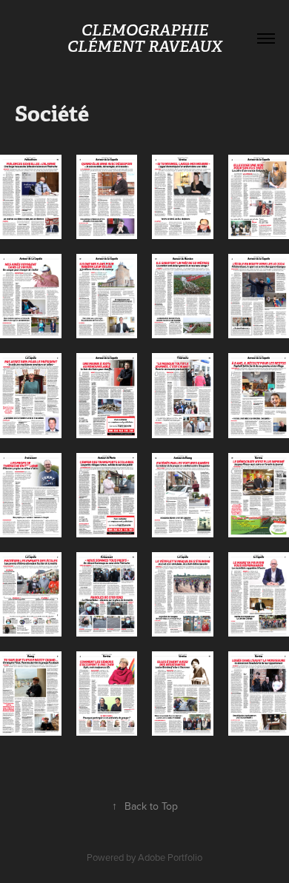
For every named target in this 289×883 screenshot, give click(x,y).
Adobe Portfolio (170, 857)
